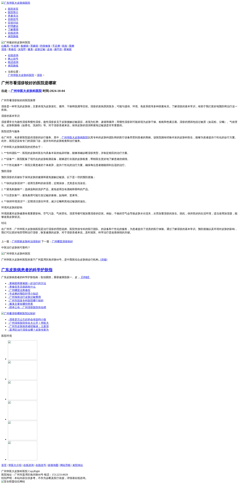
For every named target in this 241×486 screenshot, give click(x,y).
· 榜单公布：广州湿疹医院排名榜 (27, 307)
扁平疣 (58, 49)
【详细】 (85, 277)
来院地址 (77, 465)
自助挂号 (13, 19)
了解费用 (13, 29)
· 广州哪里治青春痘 (19, 290)
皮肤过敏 (40, 49)
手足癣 (56, 45)
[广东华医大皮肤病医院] (15, 2)
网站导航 (65, 465)
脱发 (64, 45)
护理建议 (13, 26)
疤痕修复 (45, 45)
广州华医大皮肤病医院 (75, 137)
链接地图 (53, 465)
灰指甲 (22, 49)
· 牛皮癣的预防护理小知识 (23, 293)
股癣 (71, 45)
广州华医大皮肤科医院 (21, 75)
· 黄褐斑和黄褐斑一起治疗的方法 (27, 283)
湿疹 (4, 49)
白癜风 (5, 45)
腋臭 (30, 49)
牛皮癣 (15, 45)
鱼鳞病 (25, 45)
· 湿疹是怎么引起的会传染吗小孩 (27, 319)
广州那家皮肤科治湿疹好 (26, 241)
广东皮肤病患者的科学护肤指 (26, 270)
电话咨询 (13, 62)
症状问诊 (13, 22)
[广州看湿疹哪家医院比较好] (18, 313)
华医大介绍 (14, 465)
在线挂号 (41, 465)
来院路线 (13, 36)
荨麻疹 (34, 45)
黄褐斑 (68, 49)
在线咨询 (13, 33)
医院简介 (13, 12)
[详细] (103, 259)
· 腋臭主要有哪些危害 (20, 304)
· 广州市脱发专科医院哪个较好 (25, 300)
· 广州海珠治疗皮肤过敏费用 (24, 297)
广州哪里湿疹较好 (62, 241)
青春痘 (12, 49)
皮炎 (49, 49)
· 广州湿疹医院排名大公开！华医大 (28, 322)
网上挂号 (13, 58)
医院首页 (13, 9)
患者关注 (13, 15)
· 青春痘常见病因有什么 (22, 286)
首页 (4, 465)
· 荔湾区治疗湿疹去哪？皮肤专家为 (28, 329)
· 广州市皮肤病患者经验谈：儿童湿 (28, 326)
